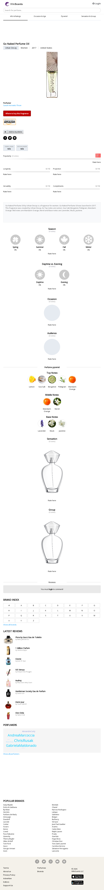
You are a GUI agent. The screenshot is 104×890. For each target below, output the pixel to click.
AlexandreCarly (28, 731)
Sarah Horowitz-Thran (12, 105)
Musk (52, 431)
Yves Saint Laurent (59, 844)
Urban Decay (11, 48)
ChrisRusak (23, 740)
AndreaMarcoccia (21, 735)
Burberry (55, 819)
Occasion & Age (40, 16)
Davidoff (6, 819)
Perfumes (41, 868)
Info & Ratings (15, 16)
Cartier (6, 824)
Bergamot (52, 387)
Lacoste (6, 822)
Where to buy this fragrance (17, 113)
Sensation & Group (88, 16)
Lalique (55, 812)
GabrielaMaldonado (21, 745)
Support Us (8, 885)
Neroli (57, 409)
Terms (6, 868)
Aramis (54, 827)
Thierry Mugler (8, 839)
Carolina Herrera (58, 846)
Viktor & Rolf (8, 841)
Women (24, 48)
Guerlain (55, 836)
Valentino (55, 814)
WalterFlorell (10, 742)
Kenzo (5, 829)
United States (46, 48)
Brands (40, 871)
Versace (55, 822)
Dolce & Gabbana (10, 807)
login (51, 589)
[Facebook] (5, 138)
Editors (6, 882)
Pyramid (64, 16)
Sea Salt (41, 387)
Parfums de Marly (10, 814)
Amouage (7, 817)
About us (7, 871)
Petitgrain (62, 387)
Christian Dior (57, 841)
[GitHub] (15, 138)
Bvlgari (54, 817)
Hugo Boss (56, 839)
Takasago (8, 739)
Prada (54, 834)
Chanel (54, 807)
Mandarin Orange (72, 388)
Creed (5, 831)
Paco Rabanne (8, 834)
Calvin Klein (56, 829)
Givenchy (6, 836)
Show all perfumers (11, 754)
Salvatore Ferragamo (60, 848)
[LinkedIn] (10, 138)
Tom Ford (7, 844)
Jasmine (62, 431)
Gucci (5, 846)
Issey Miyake (8, 805)
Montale (55, 805)
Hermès (6, 812)
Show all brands (10, 624)
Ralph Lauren (57, 831)
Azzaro (6, 827)
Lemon (31, 387)
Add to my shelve (15, 132)
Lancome (55, 851)
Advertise (7, 878)
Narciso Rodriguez (59, 810)
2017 (34, 48)
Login (98, 3)
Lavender (41, 431)
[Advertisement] (52, 34)
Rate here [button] (97, 162)
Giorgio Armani (9, 848)
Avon (5, 851)
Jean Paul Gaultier (58, 824)
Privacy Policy (9, 875)
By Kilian (6, 810)
